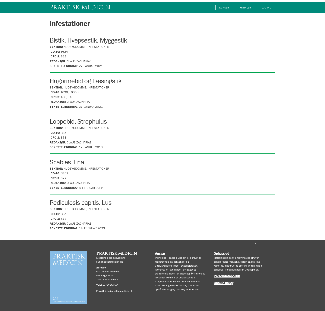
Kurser (224, 7)
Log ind (266, 7)
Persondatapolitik (227, 276)
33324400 (112, 285)
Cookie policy (223, 282)
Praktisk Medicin (80, 7)
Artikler (245, 7)
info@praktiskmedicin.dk (119, 291)
